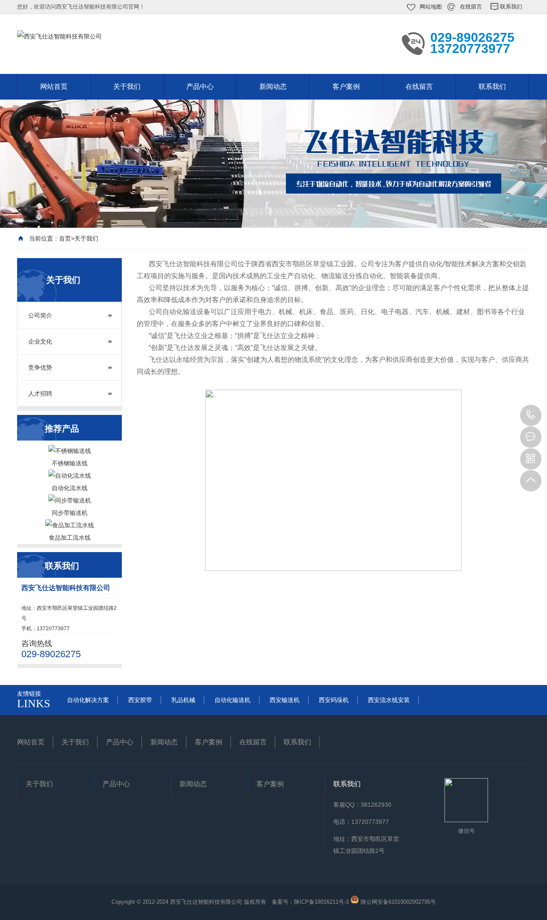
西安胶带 (140, 700)
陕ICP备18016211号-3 (321, 902)
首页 (65, 238)
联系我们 (511, 6)
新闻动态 (273, 86)
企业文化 (40, 341)
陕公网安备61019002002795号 (398, 902)
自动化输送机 (232, 700)
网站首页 (54, 86)
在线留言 (471, 6)
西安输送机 (285, 700)
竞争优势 (40, 367)
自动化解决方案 (88, 700)
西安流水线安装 (389, 700)
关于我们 (127, 86)
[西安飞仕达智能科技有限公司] (132, 43)
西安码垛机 (334, 700)
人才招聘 (40, 393)
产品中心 (200, 86)
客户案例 (346, 86)
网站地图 (431, 6)
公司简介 (40, 315)
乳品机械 (183, 700)
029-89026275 (530, 415)
